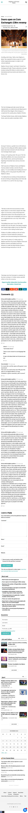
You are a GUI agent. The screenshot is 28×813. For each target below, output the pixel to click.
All (19, 638)
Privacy (10, 794)
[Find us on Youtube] (13, 807)
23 (21, 747)
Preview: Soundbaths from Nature (16, 664)
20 (10, 747)
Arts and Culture (8, 16)
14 (14, 744)
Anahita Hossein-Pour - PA (8, 25)
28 (14, 750)
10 (25, 740)
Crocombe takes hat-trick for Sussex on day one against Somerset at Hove (8, 692)
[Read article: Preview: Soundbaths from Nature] (4, 665)
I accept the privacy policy (8, 631)
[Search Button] (26, 2)
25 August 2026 (13, 666)
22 (17, 747)
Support (15, 792)
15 (17, 744)
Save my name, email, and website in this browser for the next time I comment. (13, 560)
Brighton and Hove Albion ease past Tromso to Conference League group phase (9, 682)
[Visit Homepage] (14, 2)
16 (21, 744)
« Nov (2, 752)
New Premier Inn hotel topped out (10, 579)
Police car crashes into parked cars (11, 598)
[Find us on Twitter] (11, 807)
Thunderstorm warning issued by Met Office (12, 770)
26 (6, 750)
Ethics (21, 796)
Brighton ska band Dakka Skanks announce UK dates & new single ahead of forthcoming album (16, 651)
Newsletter (20, 792)
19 (6, 747)
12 (6, 744)
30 (21, 750)
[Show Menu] (2, 2)
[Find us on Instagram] (17, 807)
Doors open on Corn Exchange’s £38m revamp (13, 581)
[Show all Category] (26, 638)
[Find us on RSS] (15, 807)
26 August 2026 (13, 661)
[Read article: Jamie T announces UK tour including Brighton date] (4, 644)
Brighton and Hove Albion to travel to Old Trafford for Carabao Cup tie (9, 714)
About (5, 792)
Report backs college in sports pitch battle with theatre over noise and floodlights (9, 703)
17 (25, 744)
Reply (3, 343)
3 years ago (20, 299)
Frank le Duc (5, 718)
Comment (4, 520)
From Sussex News (8, 758)
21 (14, 747)
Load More (14, 670)
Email (3, 546)
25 (3, 750)
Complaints (16, 794)
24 (25, 747)
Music (22, 638)
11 (3, 744)
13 (10, 744)
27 (10, 750)
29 (17, 750)
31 (25, 750)
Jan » (6, 752)
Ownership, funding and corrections (9, 796)
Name (3, 539)
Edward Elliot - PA (6, 685)
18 (3, 747)
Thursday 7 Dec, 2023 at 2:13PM (10, 27)
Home (2, 16)
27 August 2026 (13, 646)
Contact (9, 792)
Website (3, 552)
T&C (25, 796)
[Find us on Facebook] (9, 807)
